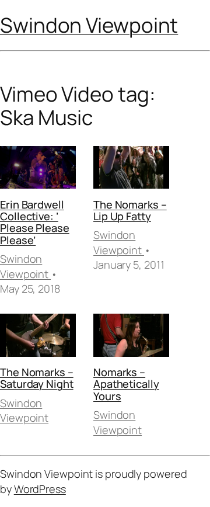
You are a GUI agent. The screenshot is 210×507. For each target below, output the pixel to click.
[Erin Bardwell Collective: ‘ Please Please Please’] (38, 169)
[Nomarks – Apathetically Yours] (131, 337)
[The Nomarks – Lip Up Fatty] (131, 169)
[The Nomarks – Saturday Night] (38, 337)
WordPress (40, 489)
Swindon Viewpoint (89, 25)
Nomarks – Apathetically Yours (126, 384)
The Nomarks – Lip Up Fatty (130, 210)
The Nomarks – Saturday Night (37, 378)
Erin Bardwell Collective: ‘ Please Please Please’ (34, 222)
